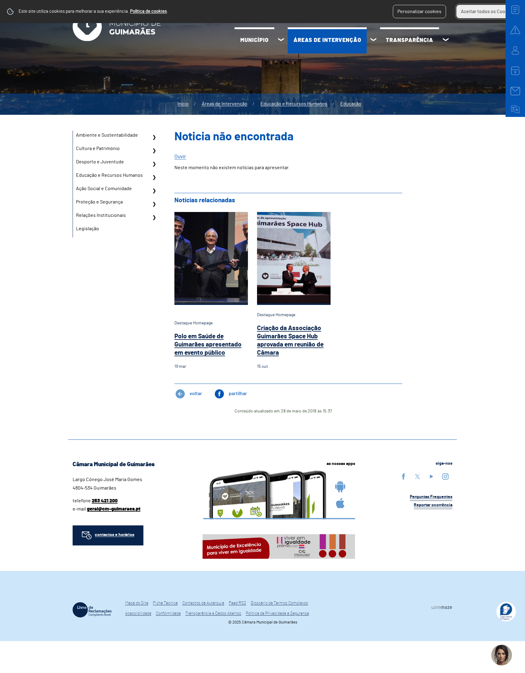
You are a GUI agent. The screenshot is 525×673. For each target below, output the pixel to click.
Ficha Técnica (165, 603)
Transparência (409, 40)
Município (254, 40)
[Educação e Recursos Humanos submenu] (154, 177)
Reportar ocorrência (433, 505)
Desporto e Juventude (100, 161)
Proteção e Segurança (99, 202)
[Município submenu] (281, 40)
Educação (350, 103)
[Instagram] (445, 476)
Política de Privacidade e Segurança (277, 613)
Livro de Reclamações (92, 609)
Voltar (196, 393)
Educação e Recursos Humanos (293, 103)
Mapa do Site (136, 603)
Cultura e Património (98, 148)
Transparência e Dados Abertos (213, 613)
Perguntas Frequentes (431, 497)
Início (183, 103)
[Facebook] (403, 476)
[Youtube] (431, 476)
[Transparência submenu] (445, 40)
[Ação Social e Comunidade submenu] (154, 190)
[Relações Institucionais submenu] (154, 217)
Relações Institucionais (101, 215)
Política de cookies (148, 11)
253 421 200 (105, 500)
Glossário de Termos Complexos (279, 603)
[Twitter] (417, 476)
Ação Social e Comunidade (104, 188)
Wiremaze (441, 607)
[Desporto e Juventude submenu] (154, 164)
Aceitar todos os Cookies (487, 11)
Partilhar (238, 393)
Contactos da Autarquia (203, 603)
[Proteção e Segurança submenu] (154, 204)
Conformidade (168, 613)
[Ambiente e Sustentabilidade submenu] (154, 137)
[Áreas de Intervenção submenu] (373, 40)
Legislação (87, 228)
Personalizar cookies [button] (419, 11)
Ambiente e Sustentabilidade (107, 135)
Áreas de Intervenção (327, 40)
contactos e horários (114, 535)
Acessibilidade (138, 613)
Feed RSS (237, 603)
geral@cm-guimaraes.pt (113, 509)
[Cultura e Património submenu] (154, 150)
